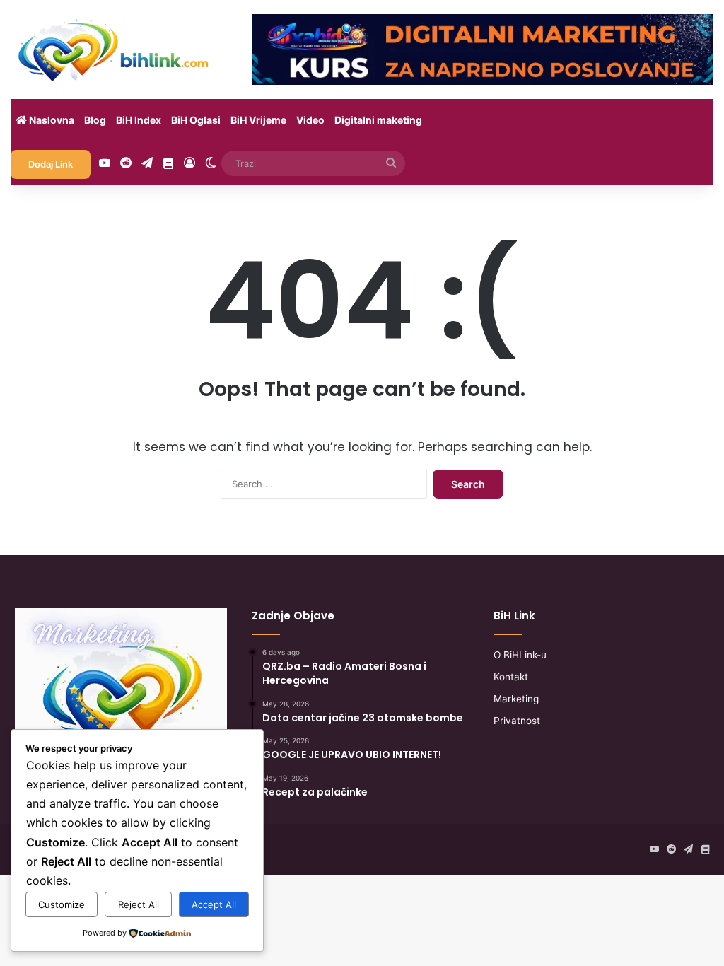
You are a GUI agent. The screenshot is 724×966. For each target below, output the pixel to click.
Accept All (214, 904)
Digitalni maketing (378, 120)
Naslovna (50, 120)
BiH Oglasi (196, 120)
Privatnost (517, 720)
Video (310, 120)
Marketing (516, 698)
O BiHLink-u (520, 655)
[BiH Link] (114, 49)
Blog (95, 120)
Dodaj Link (50, 164)
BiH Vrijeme (258, 120)
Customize (61, 904)
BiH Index (138, 120)
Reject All (138, 904)
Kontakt (511, 676)
